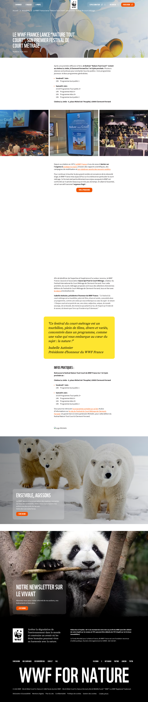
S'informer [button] (18, 5)
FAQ (56, 661)
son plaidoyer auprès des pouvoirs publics (94, 169)
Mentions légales (38, 694)
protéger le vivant (70, 166)
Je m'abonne (22, 608)
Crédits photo (103, 694)
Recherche (113, 5)
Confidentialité (60, 694)
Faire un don (126, 5)
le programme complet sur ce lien (85, 408)
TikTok (131, 661)
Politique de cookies (74, 694)
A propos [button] (38, 5)
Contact (50, 661)
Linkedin (124, 661)
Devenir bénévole (39, 661)
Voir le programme (84, 190)
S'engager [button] (29, 5)
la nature (57, 291)
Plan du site (50, 694)
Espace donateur (95, 5)
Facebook (96, 661)
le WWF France (81, 164)
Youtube (116, 661)
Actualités (25, 10)
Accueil (15, 10)
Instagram (108, 661)
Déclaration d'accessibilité (22, 694)
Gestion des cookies (90, 694)
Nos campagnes (27, 661)
